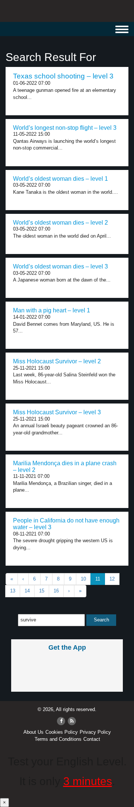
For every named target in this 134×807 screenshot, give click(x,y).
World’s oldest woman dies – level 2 (60, 222)
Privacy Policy (95, 732)
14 (27, 591)
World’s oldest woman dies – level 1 (60, 179)
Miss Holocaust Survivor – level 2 (57, 361)
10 (83, 579)
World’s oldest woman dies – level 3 (60, 266)
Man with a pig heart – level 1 (51, 310)
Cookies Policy (61, 732)
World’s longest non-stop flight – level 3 (65, 128)
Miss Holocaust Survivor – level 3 (57, 412)
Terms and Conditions (58, 739)
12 (112, 579)
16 (56, 591)
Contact (91, 739)
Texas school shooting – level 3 (63, 76)
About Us (33, 732)
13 (12, 591)
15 (41, 591)
